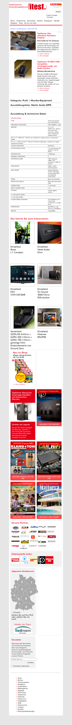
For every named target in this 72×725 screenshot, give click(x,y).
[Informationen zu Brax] (42, 528)
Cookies (21, 707)
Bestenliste (31, 21)
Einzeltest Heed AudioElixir (44, 249)
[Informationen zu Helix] (15, 537)
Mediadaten (22, 701)
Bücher (20, 680)
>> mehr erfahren (19, 384)
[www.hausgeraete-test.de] (24, 566)
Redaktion (21, 684)
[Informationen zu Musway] (15, 542)
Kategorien (48, 21)
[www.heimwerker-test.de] (34, 566)
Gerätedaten (22, 686)
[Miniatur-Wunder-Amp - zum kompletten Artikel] (23, 76)
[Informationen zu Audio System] (25, 528)
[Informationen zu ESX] (24, 532)
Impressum (22, 699)
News (12, 21)
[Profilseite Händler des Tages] (23, 633)
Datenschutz (22, 705)
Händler (57, 21)
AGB (19, 703)
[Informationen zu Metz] (52, 537)
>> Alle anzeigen (43, 56)
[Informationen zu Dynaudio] (52, 528)
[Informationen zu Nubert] (25, 542)
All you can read (30, 23)
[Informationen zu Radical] (42, 542)
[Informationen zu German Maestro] (42, 532)
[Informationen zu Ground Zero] (50, 532)
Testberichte (21, 21)
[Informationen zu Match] (42, 537)
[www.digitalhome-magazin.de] (15, 566)
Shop (21, 23)
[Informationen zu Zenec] (42, 547)
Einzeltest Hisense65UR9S (43, 334)
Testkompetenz (23, 682)
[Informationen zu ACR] (15, 528)
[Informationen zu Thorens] (15, 547)
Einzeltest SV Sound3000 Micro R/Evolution (44, 293)
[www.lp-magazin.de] (42, 566)
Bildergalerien (23, 688)
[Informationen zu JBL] (33, 537)
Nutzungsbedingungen (26, 711)
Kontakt (20, 709)
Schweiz (16, 612)
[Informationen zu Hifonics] (25, 537)
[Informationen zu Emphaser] (15, 532)
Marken (40, 21)
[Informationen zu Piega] (34, 542)
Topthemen (22, 695)
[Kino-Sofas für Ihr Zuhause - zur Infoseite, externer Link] (23, 44)
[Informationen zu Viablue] (24, 547)
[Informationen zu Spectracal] (52, 542)
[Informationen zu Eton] (33, 532)
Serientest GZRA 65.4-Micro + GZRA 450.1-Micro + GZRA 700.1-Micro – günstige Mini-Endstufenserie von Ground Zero (21, 340)
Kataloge (21, 690)
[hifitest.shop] (49, 566)
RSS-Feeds (22, 692)
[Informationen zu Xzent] (33, 547)
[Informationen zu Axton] (34, 528)
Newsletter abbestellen (21, 666)
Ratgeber (13, 23)
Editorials (21, 697)
